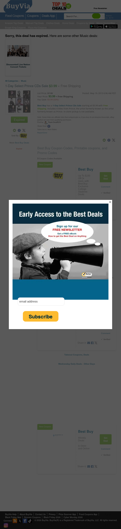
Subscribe (41, 316)
